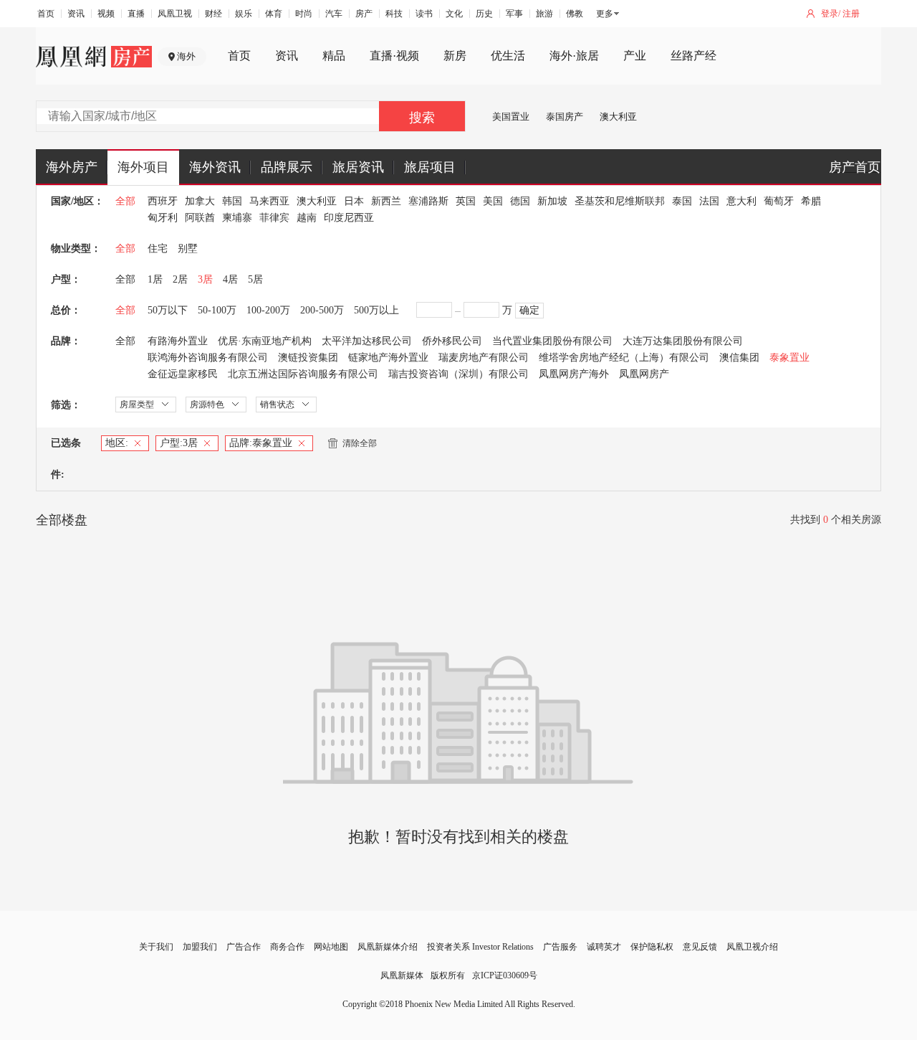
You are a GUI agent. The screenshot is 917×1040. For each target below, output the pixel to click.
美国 (493, 201)
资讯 (76, 14)
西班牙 (163, 201)
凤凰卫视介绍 (752, 947)
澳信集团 (739, 357)
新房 (454, 55)
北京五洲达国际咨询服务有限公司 (303, 374)
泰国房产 (564, 116)
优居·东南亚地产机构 (265, 341)
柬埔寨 (237, 217)
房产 (364, 14)
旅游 (544, 14)
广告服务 (560, 947)
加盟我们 (200, 947)
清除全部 (359, 443)
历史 (484, 14)
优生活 (508, 55)
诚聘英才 (604, 947)
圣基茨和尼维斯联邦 (620, 201)
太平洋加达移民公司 (367, 341)
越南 (307, 217)
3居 (205, 279)
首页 (45, 14)
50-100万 (217, 310)
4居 (230, 279)
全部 (125, 201)
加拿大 (200, 201)
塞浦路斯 (428, 201)
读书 (424, 14)
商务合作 (287, 947)
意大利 (741, 201)
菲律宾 (274, 217)
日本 (354, 201)
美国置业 (510, 116)
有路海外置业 (178, 341)
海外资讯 (215, 167)
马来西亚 (269, 201)
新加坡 (552, 201)
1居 (155, 279)
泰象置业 (789, 357)
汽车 (333, 14)
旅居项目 (430, 167)
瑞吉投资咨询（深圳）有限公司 (458, 374)
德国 (520, 201)
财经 (213, 14)
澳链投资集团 (308, 357)
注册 (851, 14)
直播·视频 (394, 55)
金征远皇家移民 (183, 374)
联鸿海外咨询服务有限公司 (208, 357)
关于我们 (156, 947)
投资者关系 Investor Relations (480, 947)
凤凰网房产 (644, 374)
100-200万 (268, 310)
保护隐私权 (651, 947)
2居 (180, 279)
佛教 (574, 14)
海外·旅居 (574, 55)
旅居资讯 (358, 167)
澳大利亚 (618, 116)
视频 (106, 14)
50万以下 (168, 310)
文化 (454, 14)
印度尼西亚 (349, 217)
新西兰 (386, 201)
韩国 (232, 201)
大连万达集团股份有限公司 (683, 341)
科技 (394, 14)
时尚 (303, 14)
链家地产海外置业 (388, 357)
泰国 (682, 201)
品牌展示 (286, 167)
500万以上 (376, 310)
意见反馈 (700, 947)
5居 (255, 279)
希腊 (811, 201)
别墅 (188, 248)
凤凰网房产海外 (574, 374)
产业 (634, 55)
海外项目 (143, 167)
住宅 (158, 248)
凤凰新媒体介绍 (387, 947)
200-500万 (322, 310)
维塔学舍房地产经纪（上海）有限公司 (624, 357)
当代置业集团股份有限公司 (552, 341)
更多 (604, 14)
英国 (466, 201)
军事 (514, 14)
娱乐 (243, 14)
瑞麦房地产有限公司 (483, 357)
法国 (709, 201)
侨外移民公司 (452, 341)
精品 (333, 55)
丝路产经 (693, 55)
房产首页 (854, 167)
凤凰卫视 (175, 14)
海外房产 (71, 167)
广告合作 (243, 947)
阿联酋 (200, 217)
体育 (273, 14)
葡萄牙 (779, 201)
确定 (529, 310)
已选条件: (66, 459)
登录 (829, 14)
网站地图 (331, 947)
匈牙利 (163, 217)
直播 (136, 14)
